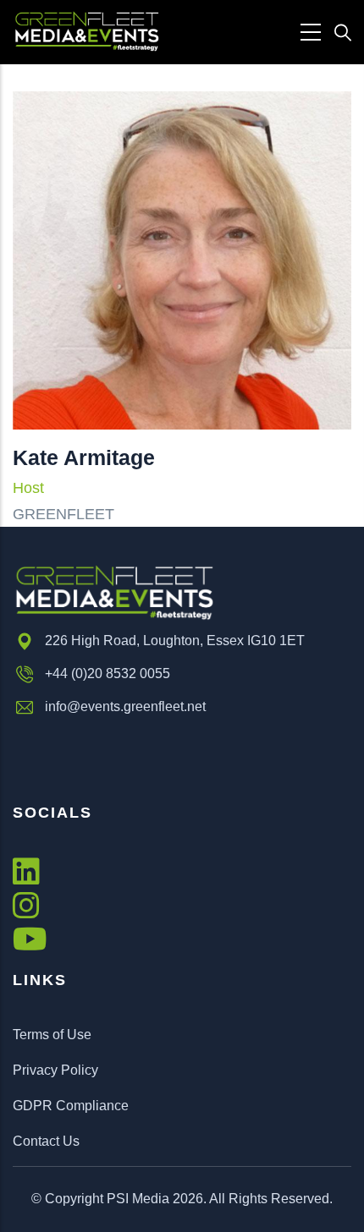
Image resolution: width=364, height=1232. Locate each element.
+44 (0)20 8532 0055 (107, 673)
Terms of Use (52, 1034)
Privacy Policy (55, 1070)
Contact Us (46, 1141)
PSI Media (138, 1198)
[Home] (87, 32)
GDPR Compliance (71, 1105)
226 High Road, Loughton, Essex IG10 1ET (175, 640)
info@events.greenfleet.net (125, 706)
